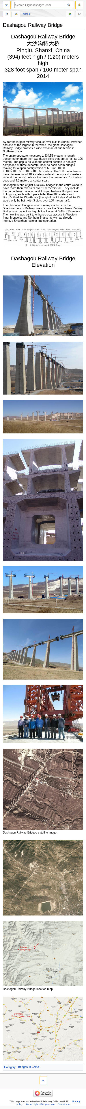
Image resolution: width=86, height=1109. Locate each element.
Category (10, 1067)
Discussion (16, 14)
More (25, 13)
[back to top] (43, 1080)
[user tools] (79, 5)
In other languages (70, 14)
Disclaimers (64, 1104)
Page (7, 14)
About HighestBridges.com (40, 1104)
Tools (79, 14)
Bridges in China (28, 1067)
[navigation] (7, 5)
